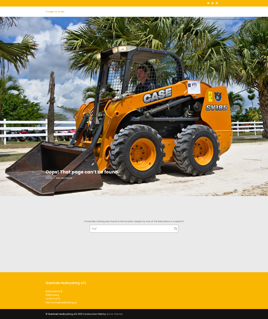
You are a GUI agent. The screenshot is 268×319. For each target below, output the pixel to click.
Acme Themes (115, 314)
